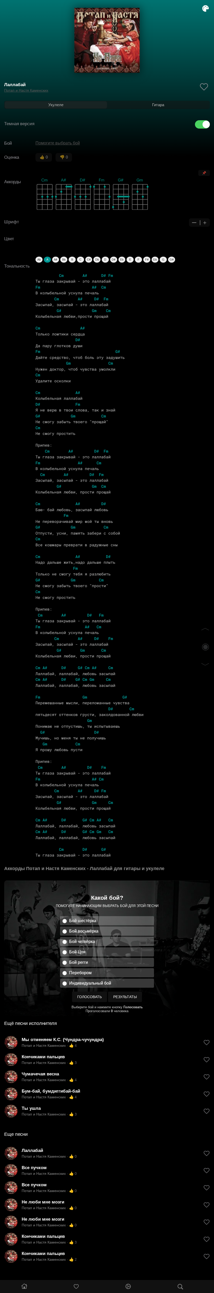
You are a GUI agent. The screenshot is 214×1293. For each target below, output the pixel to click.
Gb (155, 259)
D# (113, 259)
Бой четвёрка (82, 941)
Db (97, 259)
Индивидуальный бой (90, 983)
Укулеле (55, 105)
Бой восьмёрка (83, 931)
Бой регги (78, 962)
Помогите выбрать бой (57, 143)
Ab (39, 259)
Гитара (158, 105)
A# (55, 259)
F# (146, 259)
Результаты (125, 997)
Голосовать (89, 997)
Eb (121, 259)
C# (89, 259)
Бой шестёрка (82, 920)
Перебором (80, 973)
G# (172, 259)
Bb (64, 259)
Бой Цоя (77, 952)
